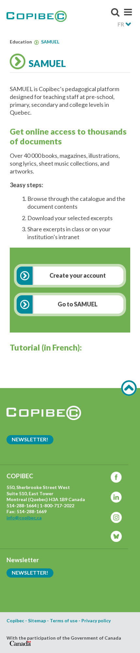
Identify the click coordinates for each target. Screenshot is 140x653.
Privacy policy (96, 620)
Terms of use (63, 620)
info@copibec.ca (24, 517)
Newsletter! (30, 439)
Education (21, 41)
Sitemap (37, 620)
